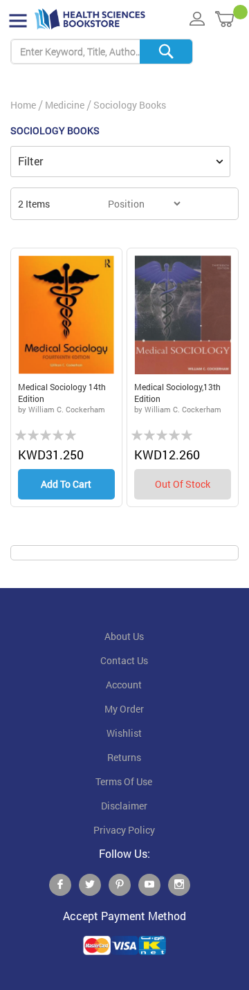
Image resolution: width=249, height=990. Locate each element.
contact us (124, 660)
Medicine (64, 104)
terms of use (123, 782)
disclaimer (124, 806)
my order (124, 709)
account (124, 685)
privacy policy (124, 830)
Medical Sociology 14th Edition (62, 392)
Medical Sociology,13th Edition (177, 392)
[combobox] (101, 51)
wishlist (124, 733)
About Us (124, 636)
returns (124, 757)
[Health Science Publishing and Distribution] (90, 19)
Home (23, 104)
